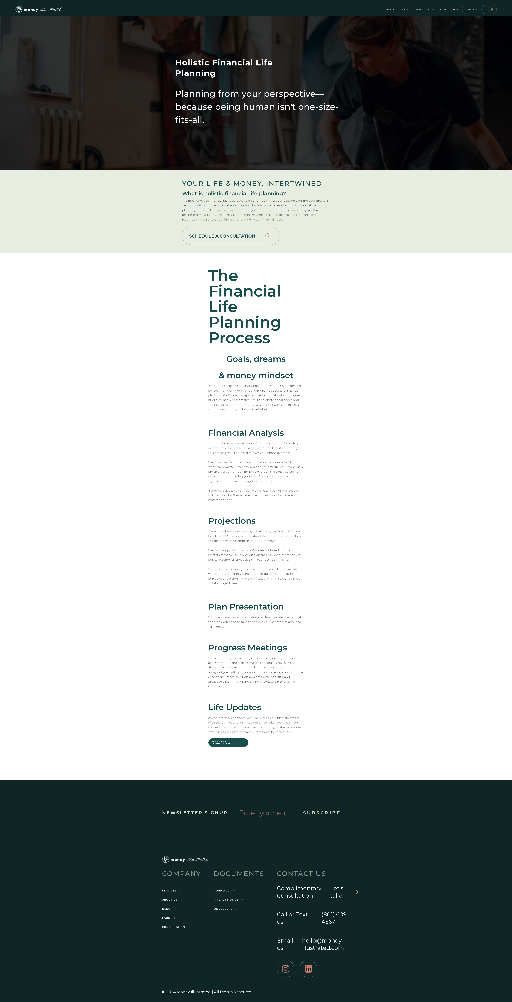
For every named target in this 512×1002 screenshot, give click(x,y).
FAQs (166, 917)
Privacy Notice (226, 899)
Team (419, 9)
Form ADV (222, 890)
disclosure (223, 908)
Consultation (474, 9)
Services (391, 9)
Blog (431, 9)
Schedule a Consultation (221, 742)
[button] (450, 9)
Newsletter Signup (195, 812)
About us (169, 899)
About (406, 9)
